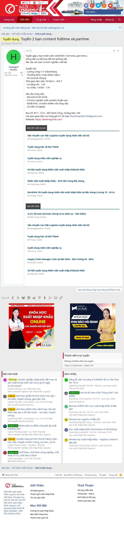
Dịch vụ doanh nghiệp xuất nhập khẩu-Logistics (29, 391)
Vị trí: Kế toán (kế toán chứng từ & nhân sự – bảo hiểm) (57, 213)
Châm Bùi (33, 173)
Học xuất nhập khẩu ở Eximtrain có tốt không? (93, 429)
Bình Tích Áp (34, 217)
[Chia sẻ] (114, 51)
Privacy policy (91, 475)
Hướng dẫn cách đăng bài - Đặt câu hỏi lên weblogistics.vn (33, 27)
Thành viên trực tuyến (77, 355)
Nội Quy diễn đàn (85, 490)
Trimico (33, 150)
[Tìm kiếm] (119, 19)
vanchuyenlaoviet (36, 139)
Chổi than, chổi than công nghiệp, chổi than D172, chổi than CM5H (33, 454)
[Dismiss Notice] (119, 27)
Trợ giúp (102, 475)
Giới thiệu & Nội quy (86, 497)
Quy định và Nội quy (73, 475)
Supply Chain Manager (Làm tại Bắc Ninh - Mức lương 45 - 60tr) (61, 259)
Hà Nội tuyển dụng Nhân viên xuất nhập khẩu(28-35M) (56, 169)
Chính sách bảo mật (86, 500)
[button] (48, 19)
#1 (118, 50)
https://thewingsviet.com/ (48, 119)
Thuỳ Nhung (34, 184)
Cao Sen (33, 196)
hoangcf (7, 43)
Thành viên (58, 19)
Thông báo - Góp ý (85, 493)
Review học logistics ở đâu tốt (84, 419)
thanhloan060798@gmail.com (86, 116)
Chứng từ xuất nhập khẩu (42, 510)
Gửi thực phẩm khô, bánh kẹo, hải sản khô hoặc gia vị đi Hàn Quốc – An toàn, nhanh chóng (32, 412)
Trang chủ (9, 19)
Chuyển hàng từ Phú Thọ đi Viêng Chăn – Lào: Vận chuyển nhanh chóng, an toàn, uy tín (33, 440)
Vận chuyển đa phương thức (21, 404)
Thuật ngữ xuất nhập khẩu (42, 494)
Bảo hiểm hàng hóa (16, 461)
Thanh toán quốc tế (39, 517)
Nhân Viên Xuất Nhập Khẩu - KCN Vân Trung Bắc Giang (56, 180)
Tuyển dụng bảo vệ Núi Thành (43, 146)
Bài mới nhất (10, 374)
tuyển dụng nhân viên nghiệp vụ (45, 158)
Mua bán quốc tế (76, 401)
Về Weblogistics (37, 490)
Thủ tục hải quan (76, 388)
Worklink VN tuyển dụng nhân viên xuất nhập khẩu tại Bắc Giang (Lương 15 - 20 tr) (71, 192)
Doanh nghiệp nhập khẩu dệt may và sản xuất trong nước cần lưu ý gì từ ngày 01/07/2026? (32, 382)
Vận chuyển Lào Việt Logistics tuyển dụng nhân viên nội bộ (58, 135)
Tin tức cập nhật (37, 497)
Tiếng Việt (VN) (11, 475)
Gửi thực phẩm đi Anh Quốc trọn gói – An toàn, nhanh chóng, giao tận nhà (32, 397)
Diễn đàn (24, 19)
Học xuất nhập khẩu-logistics (82, 414)
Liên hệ (58, 475)
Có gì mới (41, 19)
